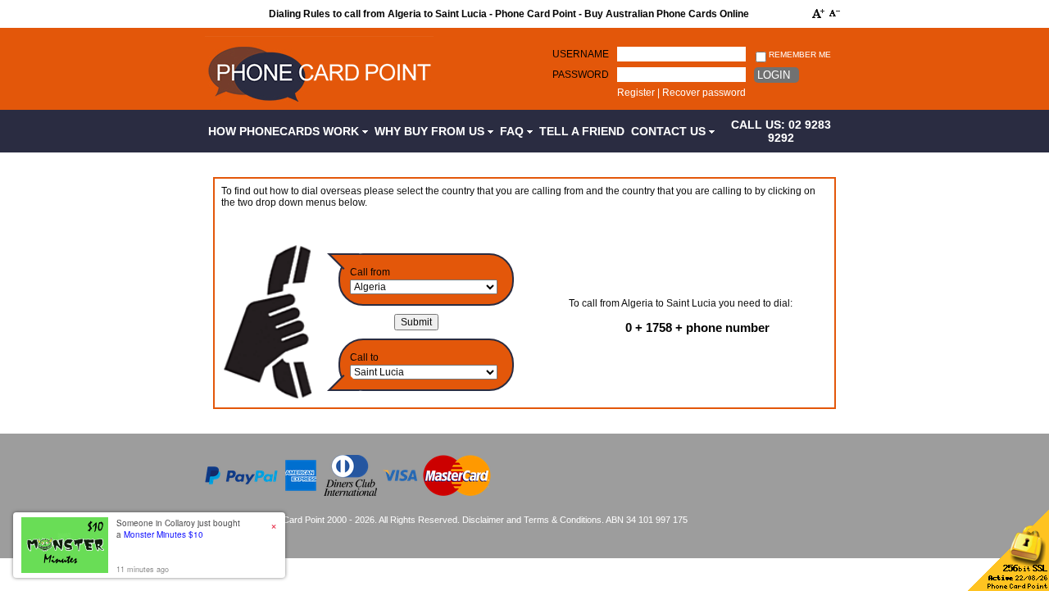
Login (773, 75)
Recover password (704, 92)
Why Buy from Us (431, 131)
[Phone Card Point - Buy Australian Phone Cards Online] (319, 104)
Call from (370, 272)
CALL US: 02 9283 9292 (781, 131)
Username (580, 54)
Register (636, 92)
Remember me (798, 54)
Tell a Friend (581, 131)
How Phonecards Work (285, 131)
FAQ (513, 131)
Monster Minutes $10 (163, 534)
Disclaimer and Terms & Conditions (532, 520)
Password (580, 74)
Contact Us (670, 131)
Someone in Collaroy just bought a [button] (178, 528)
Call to (364, 357)
